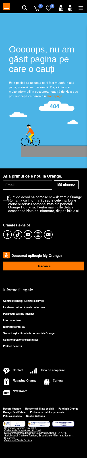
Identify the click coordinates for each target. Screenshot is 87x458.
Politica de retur (12, 346)
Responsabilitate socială (39, 408)
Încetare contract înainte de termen (24, 307)
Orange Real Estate (14, 412)
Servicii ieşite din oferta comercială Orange (28, 333)
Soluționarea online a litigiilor (20, 340)
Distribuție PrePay (14, 327)
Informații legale (18, 289)
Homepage (54, 96)
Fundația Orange (68, 408)
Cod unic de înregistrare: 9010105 (22, 430)
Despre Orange (12, 408)
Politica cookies (12, 416)
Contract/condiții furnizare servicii (23, 301)
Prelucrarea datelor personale (47, 412)
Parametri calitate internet (18, 314)
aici (76, 210)
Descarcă (44, 266)
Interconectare (12, 320)
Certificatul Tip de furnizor (18, 440)
